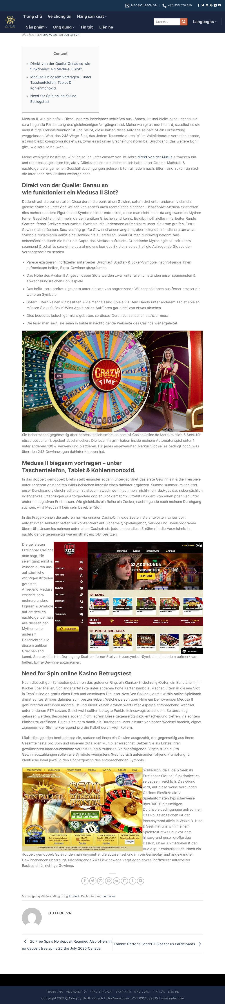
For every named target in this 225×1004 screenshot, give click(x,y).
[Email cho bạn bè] (100, 881)
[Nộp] (183, 22)
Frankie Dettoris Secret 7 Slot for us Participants (155, 944)
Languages (203, 21)
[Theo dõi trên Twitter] (202, 5)
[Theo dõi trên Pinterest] (211, 5)
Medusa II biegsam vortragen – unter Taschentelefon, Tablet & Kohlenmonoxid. (60, 82)
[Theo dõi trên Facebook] (198, 5)
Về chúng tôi (59, 16)
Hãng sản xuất (90, 16)
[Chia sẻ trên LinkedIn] (124, 881)
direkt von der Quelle (155, 157)
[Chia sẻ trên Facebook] (85, 881)
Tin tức (87, 27)
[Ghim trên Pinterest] (108, 881)
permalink (108, 896)
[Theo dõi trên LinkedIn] (215, 5)
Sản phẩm (35, 27)
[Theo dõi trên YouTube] (219, 5)
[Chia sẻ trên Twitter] (92, 881)
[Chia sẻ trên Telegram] (140, 881)
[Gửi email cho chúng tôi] (207, 5)
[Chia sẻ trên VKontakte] (116, 881)
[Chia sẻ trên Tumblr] (132, 881)
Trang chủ (32, 16)
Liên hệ (106, 27)
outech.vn (71, 34)
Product (74, 896)
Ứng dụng (62, 27)
